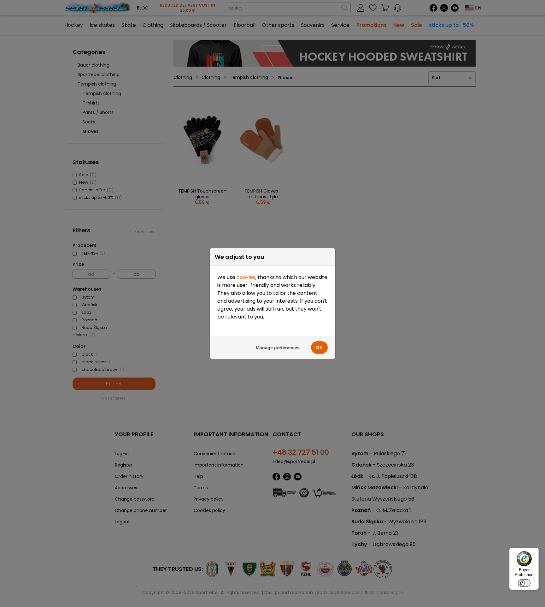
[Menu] (535, 551)
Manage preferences (278, 347)
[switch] (524, 583)
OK (319, 347)
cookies (246, 277)
